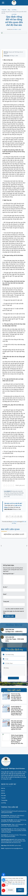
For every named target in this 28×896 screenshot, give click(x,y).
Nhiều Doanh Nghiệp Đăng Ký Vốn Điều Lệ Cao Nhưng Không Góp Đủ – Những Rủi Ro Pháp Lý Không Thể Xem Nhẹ (17, 739)
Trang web (6, 601)
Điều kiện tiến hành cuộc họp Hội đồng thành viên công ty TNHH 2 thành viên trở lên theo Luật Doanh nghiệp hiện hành (17, 725)
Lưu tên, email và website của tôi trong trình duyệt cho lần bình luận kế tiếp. (13, 611)
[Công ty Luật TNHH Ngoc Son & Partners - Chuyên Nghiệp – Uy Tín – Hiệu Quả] (14, 2)
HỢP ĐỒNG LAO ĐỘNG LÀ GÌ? (14, 534)
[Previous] (1, 545)
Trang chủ (4, 9)
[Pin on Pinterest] (18, 516)
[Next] (26, 545)
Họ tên (5, 587)
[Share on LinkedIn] (21, 516)
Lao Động (14, 9)
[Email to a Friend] (15, 516)
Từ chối (10, 890)
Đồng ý (20, 890)
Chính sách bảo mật (17, 884)
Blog (9, 9)
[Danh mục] (3, 2)
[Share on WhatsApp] (7, 516)
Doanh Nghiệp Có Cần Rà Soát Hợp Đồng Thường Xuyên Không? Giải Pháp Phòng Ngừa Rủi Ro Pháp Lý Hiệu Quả (17, 710)
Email (5, 594)
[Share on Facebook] (9, 516)
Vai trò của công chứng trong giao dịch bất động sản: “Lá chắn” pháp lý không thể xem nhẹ (16, 697)
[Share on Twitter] (12, 516)
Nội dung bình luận (8, 573)
